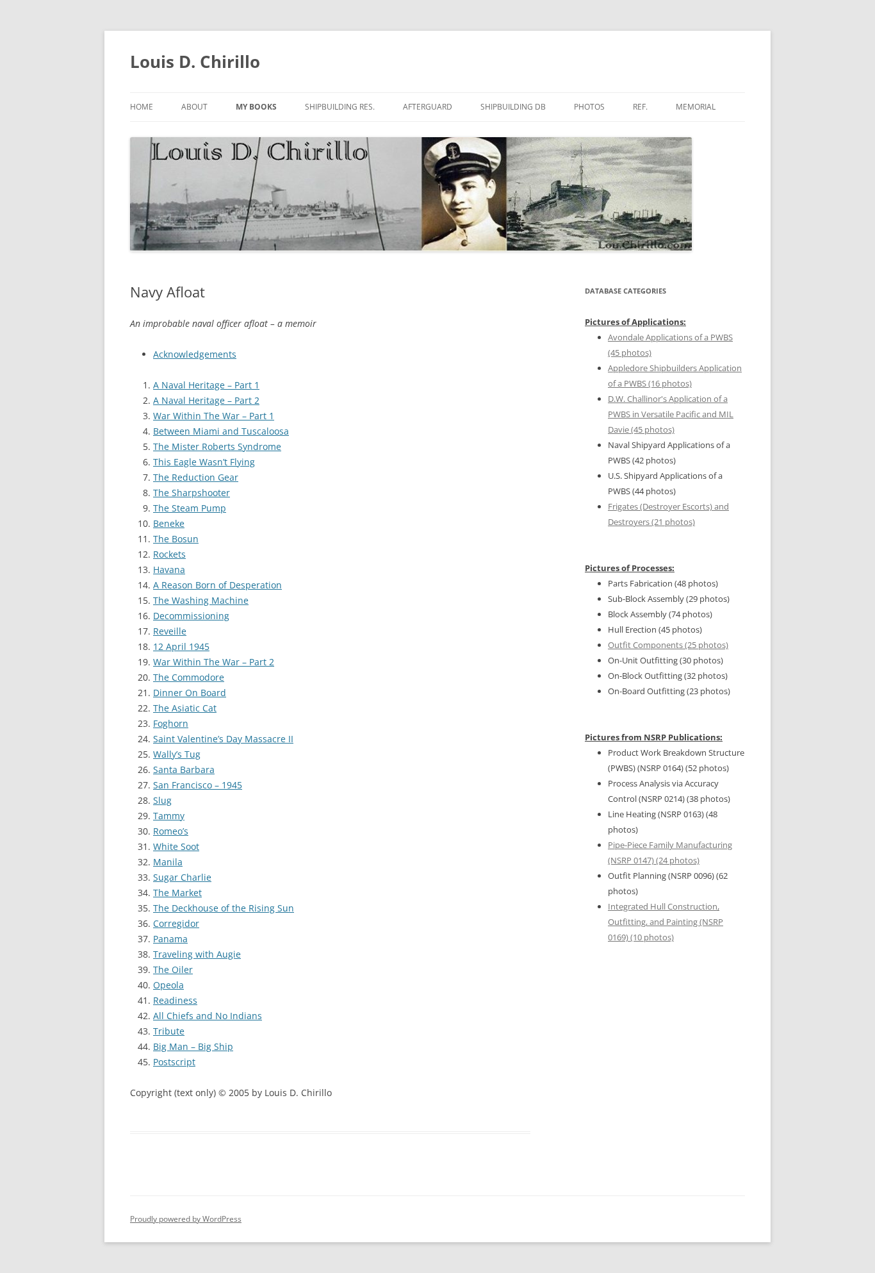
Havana (169, 569)
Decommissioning (191, 616)
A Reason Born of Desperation (217, 585)
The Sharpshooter (191, 493)
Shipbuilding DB (513, 106)
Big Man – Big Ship (193, 1046)
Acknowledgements (194, 354)
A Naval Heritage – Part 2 (206, 400)
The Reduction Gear (195, 477)
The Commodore (188, 677)
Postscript (174, 1062)
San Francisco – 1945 (197, 785)
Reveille (169, 631)
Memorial (696, 106)
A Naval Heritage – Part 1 (206, 385)
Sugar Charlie (182, 877)
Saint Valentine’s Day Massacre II (223, 739)
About (194, 106)
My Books (256, 106)
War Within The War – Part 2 (213, 662)
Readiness (175, 1000)
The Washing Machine (201, 600)
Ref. (640, 106)
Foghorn (170, 723)
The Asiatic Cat (185, 708)
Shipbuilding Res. (340, 106)
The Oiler (173, 969)
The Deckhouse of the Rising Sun (223, 908)
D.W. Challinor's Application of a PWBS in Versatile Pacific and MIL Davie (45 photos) (670, 414)
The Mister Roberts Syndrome (217, 446)
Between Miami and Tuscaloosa (221, 431)
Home (141, 106)
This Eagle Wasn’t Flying (204, 462)
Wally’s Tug (176, 754)
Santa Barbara (184, 769)
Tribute (168, 1031)
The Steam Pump (189, 508)
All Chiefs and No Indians (207, 1016)
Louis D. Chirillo (195, 61)
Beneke (168, 523)
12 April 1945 (181, 646)
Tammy (168, 816)
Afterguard (427, 106)
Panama (170, 939)
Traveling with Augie (197, 954)
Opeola (168, 985)
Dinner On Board (189, 692)
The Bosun (176, 539)
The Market (177, 892)
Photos (589, 106)
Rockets (169, 554)
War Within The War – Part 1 (213, 416)
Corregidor (176, 923)
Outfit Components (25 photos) (668, 645)
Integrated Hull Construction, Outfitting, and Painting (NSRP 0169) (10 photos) (665, 922)
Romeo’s (170, 831)
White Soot (176, 846)
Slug (162, 800)
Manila (168, 862)
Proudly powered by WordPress (185, 1218)
